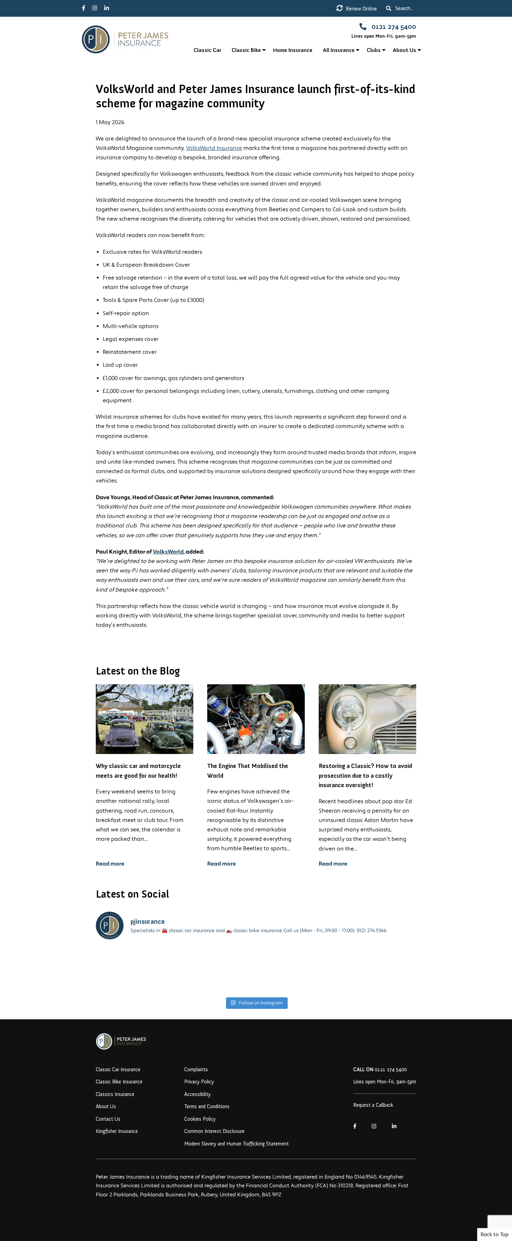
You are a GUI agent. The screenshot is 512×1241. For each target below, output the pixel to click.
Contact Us (108, 1119)
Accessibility (197, 1094)
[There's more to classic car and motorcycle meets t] (134, 969)
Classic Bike (246, 50)
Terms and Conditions (207, 1106)
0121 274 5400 (380, 1069)
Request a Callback (373, 1105)
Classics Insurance (115, 1094)
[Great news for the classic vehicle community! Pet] (378, 969)
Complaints (196, 1069)
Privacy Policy (199, 1082)
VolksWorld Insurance (214, 148)
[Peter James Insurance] (135, 39)
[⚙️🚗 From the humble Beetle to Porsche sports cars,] (216, 969)
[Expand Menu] (264, 50)
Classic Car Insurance (118, 1069)
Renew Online (360, 8)
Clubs (374, 50)
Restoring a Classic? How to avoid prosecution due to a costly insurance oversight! (365, 775)
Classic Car (207, 50)
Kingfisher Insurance (117, 1131)
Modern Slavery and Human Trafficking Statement (236, 1144)
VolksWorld (168, 551)
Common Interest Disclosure (214, 1131)
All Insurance (339, 50)
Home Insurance (292, 50)
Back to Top (495, 1234)
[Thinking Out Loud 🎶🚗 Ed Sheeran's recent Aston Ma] (296, 969)
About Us (404, 50)
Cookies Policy (200, 1119)
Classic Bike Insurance (119, 1082)
